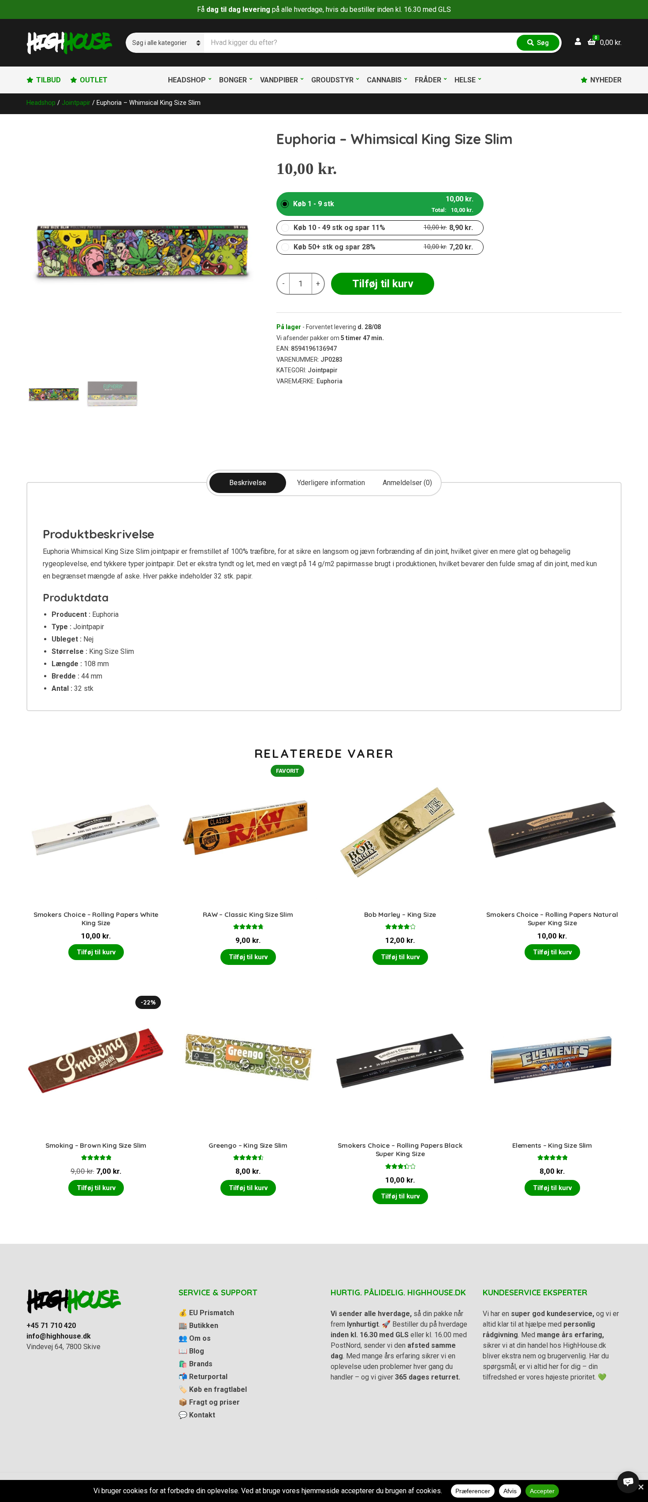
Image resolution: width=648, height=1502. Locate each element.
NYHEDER (606, 80)
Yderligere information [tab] (331, 482)
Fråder (428, 80)
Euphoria (330, 381)
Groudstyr (332, 80)
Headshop (187, 80)
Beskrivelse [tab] (247, 482)
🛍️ (195, 1364)
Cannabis (384, 80)
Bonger (233, 80)
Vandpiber (279, 80)
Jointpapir (76, 102)
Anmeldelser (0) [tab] (407, 482)
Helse (465, 80)
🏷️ (213, 1389)
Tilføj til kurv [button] (96, 952)
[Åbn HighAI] (628, 1482)
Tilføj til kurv (382, 284)
